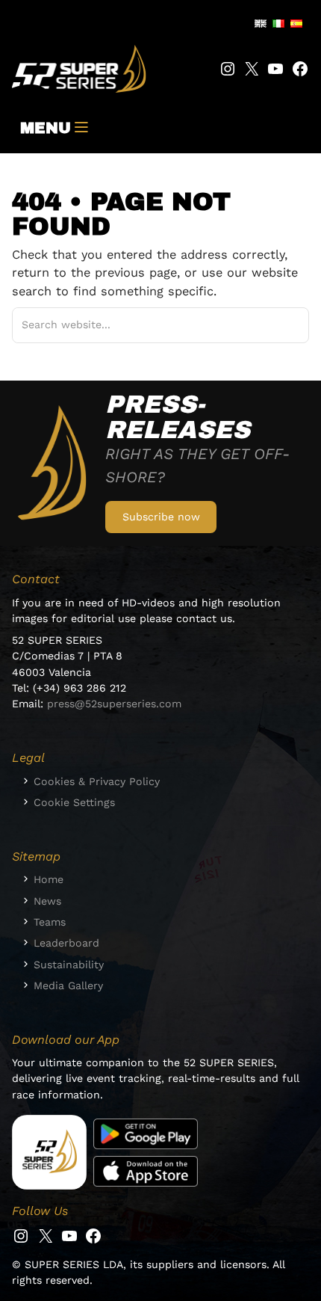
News (47, 901)
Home (48, 879)
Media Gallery (68, 985)
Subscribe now (161, 517)
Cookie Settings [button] (74, 802)
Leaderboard (66, 943)
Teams (50, 922)
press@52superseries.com (114, 704)
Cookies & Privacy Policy (97, 781)
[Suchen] (279, 325)
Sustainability (69, 965)
